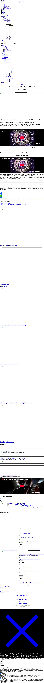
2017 (11, 70)
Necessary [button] (1, 672)
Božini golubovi (3, 587)
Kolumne (3, 9)
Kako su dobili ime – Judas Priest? (7, 467)
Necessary (3, 673)
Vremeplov (4, 16)
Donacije (22, 596)
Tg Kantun (6, 15)
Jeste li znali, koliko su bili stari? (9, 364)
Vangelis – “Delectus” (7, 586)
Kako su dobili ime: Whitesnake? (9, 245)
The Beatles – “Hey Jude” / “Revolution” (8, 475)
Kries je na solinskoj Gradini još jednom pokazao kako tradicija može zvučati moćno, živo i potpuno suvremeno (31, 555)
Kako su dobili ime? (7, 8)
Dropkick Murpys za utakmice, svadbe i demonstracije (29, 559)
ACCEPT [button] (9, 659)
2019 (11, 30)
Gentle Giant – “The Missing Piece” (10, 550)
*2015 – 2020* (11, 26)
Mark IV (18, 198)
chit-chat (3, 10)
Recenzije (3, 12)
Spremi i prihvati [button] (3, 682)
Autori (3, 40)
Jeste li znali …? (7, 7)
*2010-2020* (8, 24)
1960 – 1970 (8, 37)
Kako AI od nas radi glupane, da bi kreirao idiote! (28, 541)
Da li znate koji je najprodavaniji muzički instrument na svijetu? (12, 458)
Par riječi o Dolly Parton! (5, 451)
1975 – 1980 (11, 36)
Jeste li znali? (2, 456)
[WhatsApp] (22, 196)
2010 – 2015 (11, 25)
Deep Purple (12, 198)
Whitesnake (41, 198)
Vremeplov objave (7, 19)
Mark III (15, 198)
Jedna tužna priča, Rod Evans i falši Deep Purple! (13, 325)
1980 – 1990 (8, 33)
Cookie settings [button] (3, 659)
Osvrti (3, 11)
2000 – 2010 (8, 31)
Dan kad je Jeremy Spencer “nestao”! (26, 537)
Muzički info (6, 6)
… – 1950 (8, 39)
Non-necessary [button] (2, 677)
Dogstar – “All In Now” (23, 574)
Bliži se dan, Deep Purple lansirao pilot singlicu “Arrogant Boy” (17, 403)
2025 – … (10, 23)
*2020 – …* (8, 21)
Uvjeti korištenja (22, 603)
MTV (25, 198)
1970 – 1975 (11, 35)
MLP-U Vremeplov (7, 20)
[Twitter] (22, 194)
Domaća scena (4, 13)
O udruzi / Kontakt (22, 595)
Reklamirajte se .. (22, 599)
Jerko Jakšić (17, 92)
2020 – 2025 (11, 22)
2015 (11, 27)
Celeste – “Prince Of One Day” (27, 505)
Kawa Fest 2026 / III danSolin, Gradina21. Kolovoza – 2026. (34, 549)
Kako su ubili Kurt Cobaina (5, 591)
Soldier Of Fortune (29, 198)
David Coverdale (6, 198)
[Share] (22, 197)
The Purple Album (36, 198)
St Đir (5, 14)
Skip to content (2, 0)
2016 (11, 69)
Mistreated (22, 198)
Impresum (22, 601)
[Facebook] (22, 193)
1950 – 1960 (8, 38)
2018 (11, 71)
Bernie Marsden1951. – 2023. (4, 285)
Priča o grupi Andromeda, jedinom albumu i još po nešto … (30, 570)
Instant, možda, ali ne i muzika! (25, 533)
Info (3, 3)
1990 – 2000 (8, 32)
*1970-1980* (8, 34)
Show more (2, 477)
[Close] (22, 652)
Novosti (5, 4)
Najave (5, 5)
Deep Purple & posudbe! (7, 442)
